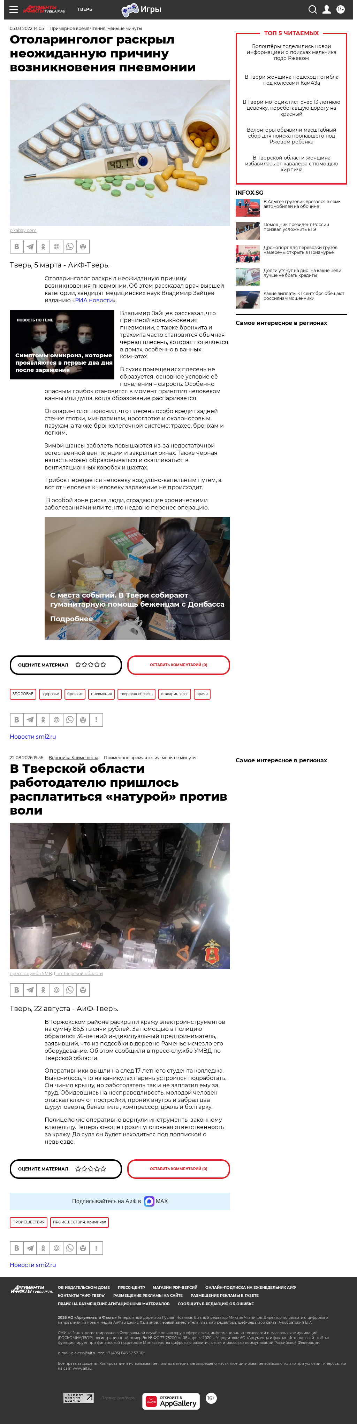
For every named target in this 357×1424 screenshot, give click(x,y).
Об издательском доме (84, 1287)
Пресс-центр (131, 1287)
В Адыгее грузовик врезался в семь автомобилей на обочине (302, 204)
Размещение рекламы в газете (225, 1295)
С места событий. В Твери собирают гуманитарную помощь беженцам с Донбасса (137, 599)
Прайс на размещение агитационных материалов (114, 1304)
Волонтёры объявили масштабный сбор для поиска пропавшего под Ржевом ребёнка (291, 136)
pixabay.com (23, 230)
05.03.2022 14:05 (27, 28)
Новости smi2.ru (33, 736)
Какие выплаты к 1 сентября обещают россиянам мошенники (304, 296)
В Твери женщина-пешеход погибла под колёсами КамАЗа (292, 80)
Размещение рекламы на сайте (148, 1295)
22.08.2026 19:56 (26, 757)
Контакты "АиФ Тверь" (81, 1295)
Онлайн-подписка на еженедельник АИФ (250, 1287)
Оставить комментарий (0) (178, 665)
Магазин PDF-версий (175, 1287)
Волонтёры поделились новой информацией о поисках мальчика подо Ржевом (291, 52)
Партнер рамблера (118, 1398)
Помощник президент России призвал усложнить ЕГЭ (296, 227)
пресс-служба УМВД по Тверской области (56, 973)
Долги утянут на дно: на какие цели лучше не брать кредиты (302, 273)
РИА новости (94, 300)
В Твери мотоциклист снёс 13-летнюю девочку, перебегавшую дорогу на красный (291, 108)
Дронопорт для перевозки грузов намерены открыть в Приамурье (300, 250)
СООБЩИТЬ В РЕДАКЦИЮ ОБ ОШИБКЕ (216, 1304)
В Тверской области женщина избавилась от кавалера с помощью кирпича (291, 164)
